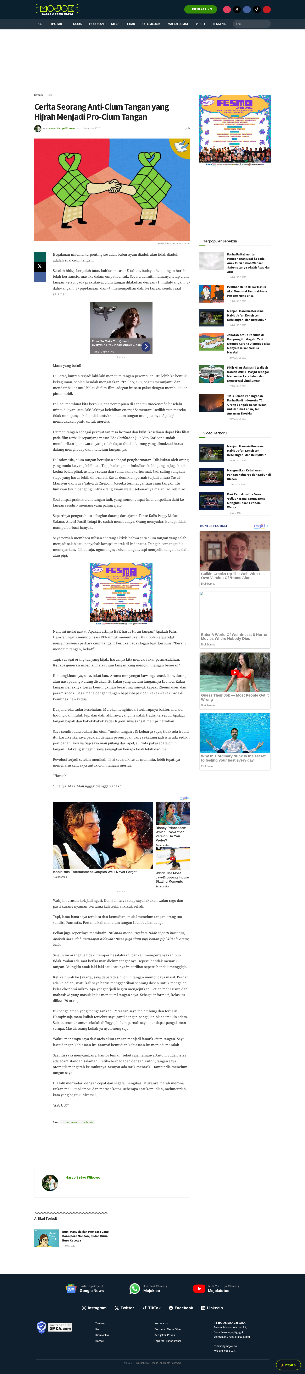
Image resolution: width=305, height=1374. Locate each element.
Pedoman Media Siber (168, 1329)
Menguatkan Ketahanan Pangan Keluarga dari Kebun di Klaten (249, 474)
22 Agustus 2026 (237, 386)
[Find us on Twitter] (237, 9)
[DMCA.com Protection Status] (60, 1327)
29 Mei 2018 (69, 1245)
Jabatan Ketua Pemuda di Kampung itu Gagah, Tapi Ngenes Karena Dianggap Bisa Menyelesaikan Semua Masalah (248, 343)
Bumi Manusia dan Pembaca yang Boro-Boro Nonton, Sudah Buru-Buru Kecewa (85, 1236)
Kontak (99, 1341)
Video (200, 24)
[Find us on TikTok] (257, 9)
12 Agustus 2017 (91, 128)
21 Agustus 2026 (237, 301)
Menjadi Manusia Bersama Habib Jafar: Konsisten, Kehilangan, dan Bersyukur (246, 315)
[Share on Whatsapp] (40, 257)
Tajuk (77, 24)
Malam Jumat (178, 24)
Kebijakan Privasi (165, 1335)
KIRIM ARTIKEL (202, 9)
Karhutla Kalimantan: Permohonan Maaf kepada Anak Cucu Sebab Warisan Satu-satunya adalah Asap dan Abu (249, 263)
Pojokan (96, 24)
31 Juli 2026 (235, 512)
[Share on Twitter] (40, 267)
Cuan (131, 24)
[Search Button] (267, 24)
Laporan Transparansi (168, 1341)
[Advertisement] (152, 61)
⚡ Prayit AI (288, 1365)
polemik (88, 1122)
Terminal (219, 24)
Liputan (56, 24)
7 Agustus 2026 (237, 484)
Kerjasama (161, 1323)
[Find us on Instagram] (227, 9)
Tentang (100, 1323)
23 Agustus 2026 (237, 418)
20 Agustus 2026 (237, 325)
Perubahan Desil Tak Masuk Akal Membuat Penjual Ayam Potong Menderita (247, 291)
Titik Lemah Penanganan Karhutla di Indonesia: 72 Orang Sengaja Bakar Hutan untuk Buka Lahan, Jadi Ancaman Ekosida (247, 404)
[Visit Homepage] (57, 9)
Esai (39, 24)
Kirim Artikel (102, 1335)
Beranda (39, 94)
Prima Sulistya (108, 1114)
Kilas (115, 24)
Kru (97, 1329)
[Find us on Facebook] (247, 9)
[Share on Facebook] (40, 277)
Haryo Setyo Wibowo (62, 128)
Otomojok (151, 24)
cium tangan (70, 1122)
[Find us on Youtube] (267, 9)
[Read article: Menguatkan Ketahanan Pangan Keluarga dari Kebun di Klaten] (211, 477)
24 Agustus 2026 (237, 277)
